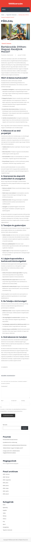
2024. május (6, 488)
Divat (4, 504)
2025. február (6, 477)
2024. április (6, 491)
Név (2, 400)
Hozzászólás (4, 386)
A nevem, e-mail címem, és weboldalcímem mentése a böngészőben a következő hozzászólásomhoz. (13, 410)
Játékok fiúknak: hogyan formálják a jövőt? (13, 448)
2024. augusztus (7, 479)
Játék (4, 513)
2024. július (5, 482)
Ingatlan (5, 510)
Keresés (5, 424)
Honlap (23, 400)
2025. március (6, 474)
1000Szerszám (15, 4)
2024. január (6, 494)
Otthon (4, 518)
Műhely (4, 516)
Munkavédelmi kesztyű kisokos (10, 439)
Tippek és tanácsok (11, 14)
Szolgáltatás (6, 527)
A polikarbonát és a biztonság (10, 442)
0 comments (4, 367)
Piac (4, 521)
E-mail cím (14, 400)
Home (2, 14)
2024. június (6, 485)
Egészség (5, 507)
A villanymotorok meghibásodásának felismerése (14, 445)
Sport (4, 524)
